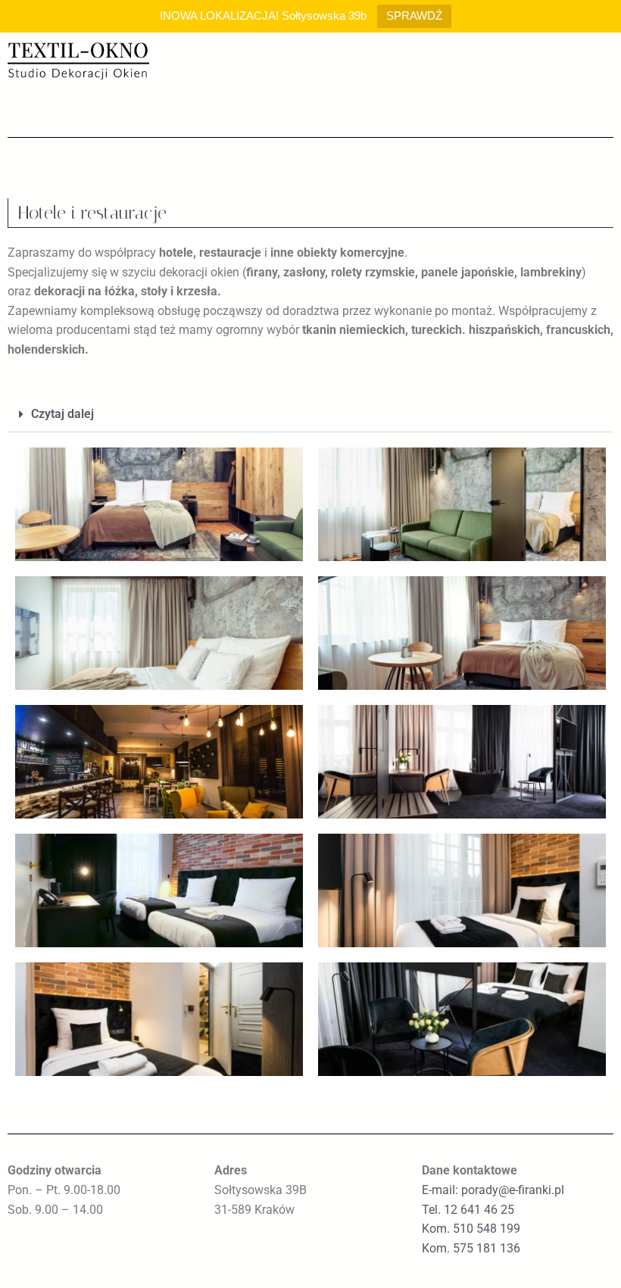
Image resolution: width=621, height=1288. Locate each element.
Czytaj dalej (62, 414)
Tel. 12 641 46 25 (468, 1209)
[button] (310, 414)
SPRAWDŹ (414, 15)
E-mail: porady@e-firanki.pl (493, 1190)
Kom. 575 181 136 (471, 1248)
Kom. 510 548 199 (471, 1228)
